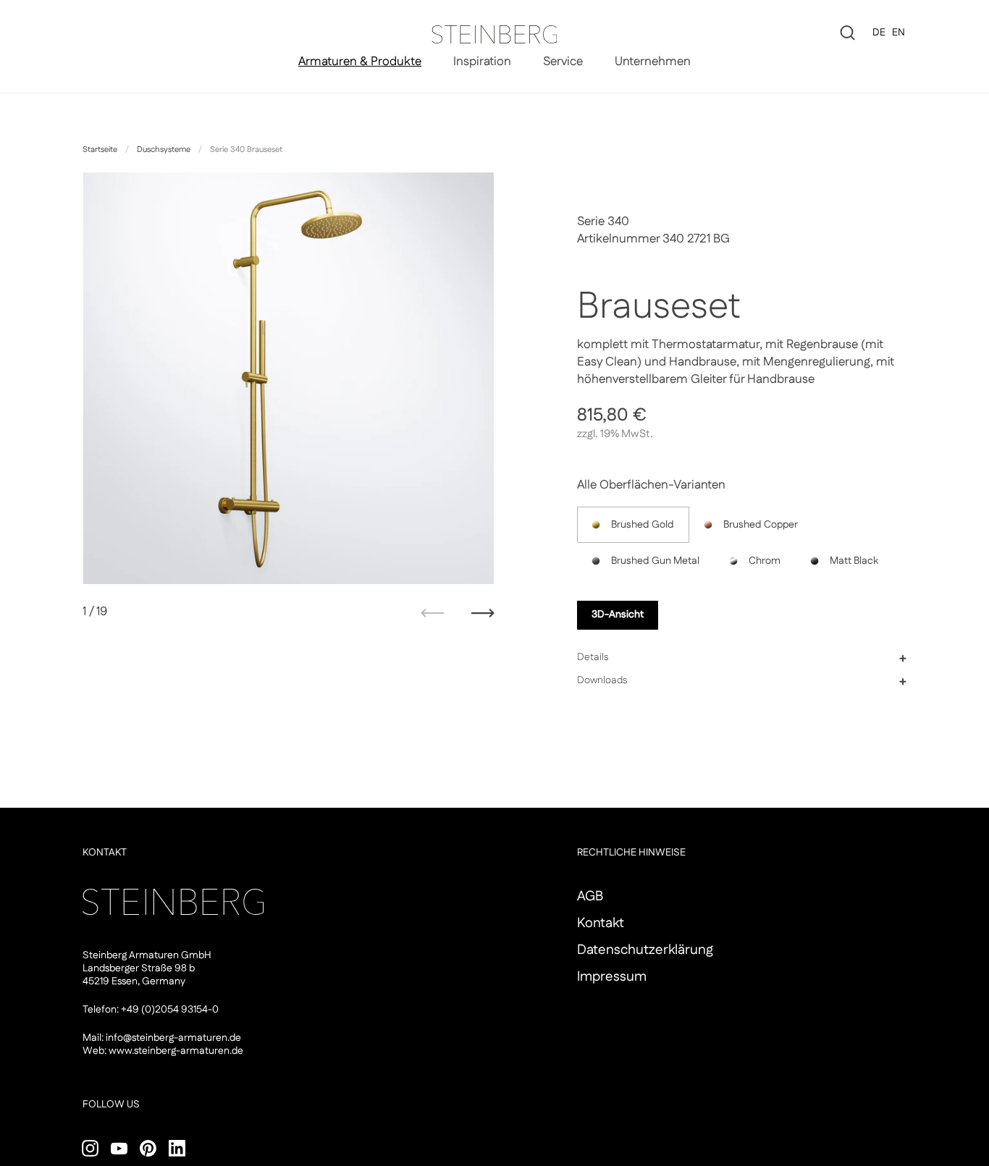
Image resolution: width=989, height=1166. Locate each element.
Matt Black (854, 561)
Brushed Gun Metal (655, 561)
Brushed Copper (760, 524)
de (878, 32)
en (898, 32)
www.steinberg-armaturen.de (176, 1051)
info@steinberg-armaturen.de (173, 1038)
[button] (741, 657)
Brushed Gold (642, 524)
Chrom (764, 561)
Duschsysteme (163, 150)
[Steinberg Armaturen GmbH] (494, 34)
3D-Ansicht (618, 614)
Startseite (100, 150)
